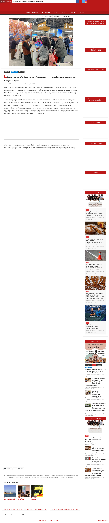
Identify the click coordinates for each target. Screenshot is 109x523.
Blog (41, 16)
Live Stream (48, 16)
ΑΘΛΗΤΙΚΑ (73, 12)
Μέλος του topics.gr (27, 514)
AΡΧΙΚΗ (28, 12)
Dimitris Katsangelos (55, 520)
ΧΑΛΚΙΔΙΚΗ (35, 12)
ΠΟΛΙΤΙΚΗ (81, 12)
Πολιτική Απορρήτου (103, 520)
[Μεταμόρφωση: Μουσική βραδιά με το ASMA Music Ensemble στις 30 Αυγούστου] (95, 201)
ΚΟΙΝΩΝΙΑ (6, 71)
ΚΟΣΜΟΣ (64, 12)
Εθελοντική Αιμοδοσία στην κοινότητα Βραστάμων (64, 509)
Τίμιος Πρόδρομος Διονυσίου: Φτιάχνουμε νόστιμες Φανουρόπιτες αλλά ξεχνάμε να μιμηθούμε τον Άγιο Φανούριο (95, 296)
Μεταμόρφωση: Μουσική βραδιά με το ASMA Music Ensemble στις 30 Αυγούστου (22, 1)
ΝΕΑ (88, 210)
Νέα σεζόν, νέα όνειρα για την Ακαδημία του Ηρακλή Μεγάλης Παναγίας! (95, 326)
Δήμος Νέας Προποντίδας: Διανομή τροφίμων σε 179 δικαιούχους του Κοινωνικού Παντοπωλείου (94, 394)
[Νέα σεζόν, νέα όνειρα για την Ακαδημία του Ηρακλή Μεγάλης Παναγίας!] (95, 312)
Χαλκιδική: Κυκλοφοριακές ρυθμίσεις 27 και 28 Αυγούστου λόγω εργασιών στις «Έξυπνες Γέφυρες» (94, 267)
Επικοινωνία (66, 16)
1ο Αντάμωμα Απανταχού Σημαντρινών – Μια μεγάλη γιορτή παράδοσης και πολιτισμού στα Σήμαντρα (95, 382)
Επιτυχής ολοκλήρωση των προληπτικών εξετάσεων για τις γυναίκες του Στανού (25, 509)
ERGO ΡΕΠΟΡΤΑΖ (46, 12)
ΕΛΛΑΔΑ (56, 12)
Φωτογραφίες (57, 16)
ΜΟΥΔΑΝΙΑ (88, 365)
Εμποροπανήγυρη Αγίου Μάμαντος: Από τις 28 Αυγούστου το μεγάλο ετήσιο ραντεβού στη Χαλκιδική (95, 371)
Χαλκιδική (21, 71)
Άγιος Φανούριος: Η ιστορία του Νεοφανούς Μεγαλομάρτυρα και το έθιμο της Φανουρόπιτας (94, 241)
